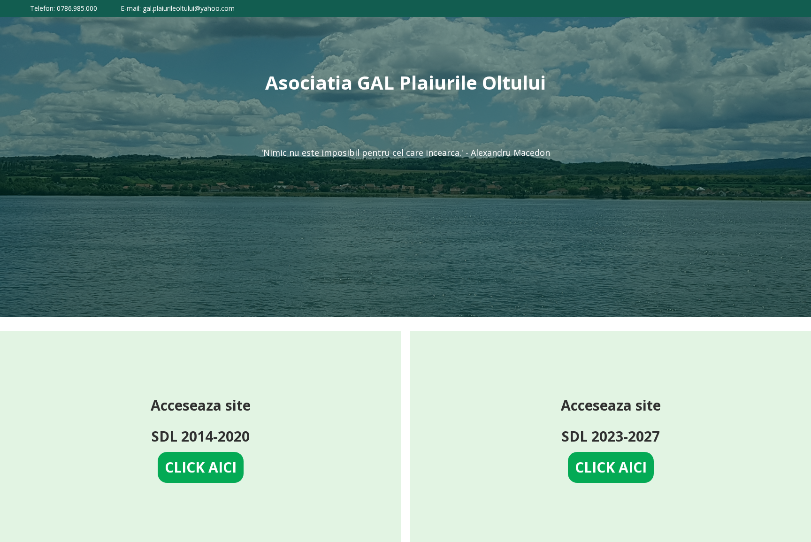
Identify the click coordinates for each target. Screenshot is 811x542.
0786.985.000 (77, 8)
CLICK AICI (201, 467)
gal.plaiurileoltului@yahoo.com (189, 8)
